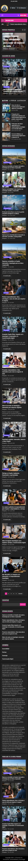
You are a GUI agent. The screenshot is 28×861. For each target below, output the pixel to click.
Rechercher (22, 604)
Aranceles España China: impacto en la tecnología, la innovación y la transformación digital (13, 71)
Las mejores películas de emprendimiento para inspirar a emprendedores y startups (14, 497)
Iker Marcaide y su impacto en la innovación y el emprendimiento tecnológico (14, 564)
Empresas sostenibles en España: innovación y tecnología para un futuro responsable (13, 167)
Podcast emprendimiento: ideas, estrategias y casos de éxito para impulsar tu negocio (14, 287)
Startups (6, 32)
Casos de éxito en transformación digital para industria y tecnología (6, 108)
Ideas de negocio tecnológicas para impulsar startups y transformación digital (14, 531)
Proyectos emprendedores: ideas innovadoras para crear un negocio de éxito (14, 360)
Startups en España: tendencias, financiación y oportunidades (13, 41)
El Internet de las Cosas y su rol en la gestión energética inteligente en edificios (13, 212)
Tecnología (6, 66)
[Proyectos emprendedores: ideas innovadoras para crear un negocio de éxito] (14, 839)
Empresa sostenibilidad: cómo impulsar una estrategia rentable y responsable (12, 189)
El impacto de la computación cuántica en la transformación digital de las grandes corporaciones (6, 117)
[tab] (5, 101)
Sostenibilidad (7, 162)
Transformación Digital (7, 659)
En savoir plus (7, 276)
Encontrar (5, 600)
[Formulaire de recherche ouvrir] (18, 15)
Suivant (20, 593)
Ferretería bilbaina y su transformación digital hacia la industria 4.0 (6, 136)
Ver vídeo (23, 15)
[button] (2, 15)
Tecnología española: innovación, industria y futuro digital (14, 429)
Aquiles (6, 48)
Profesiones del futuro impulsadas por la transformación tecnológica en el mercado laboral (6, 127)
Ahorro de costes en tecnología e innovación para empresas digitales (13, 90)
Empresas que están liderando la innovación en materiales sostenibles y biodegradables (13, 235)
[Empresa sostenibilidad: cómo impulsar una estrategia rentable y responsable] (14, 179)
